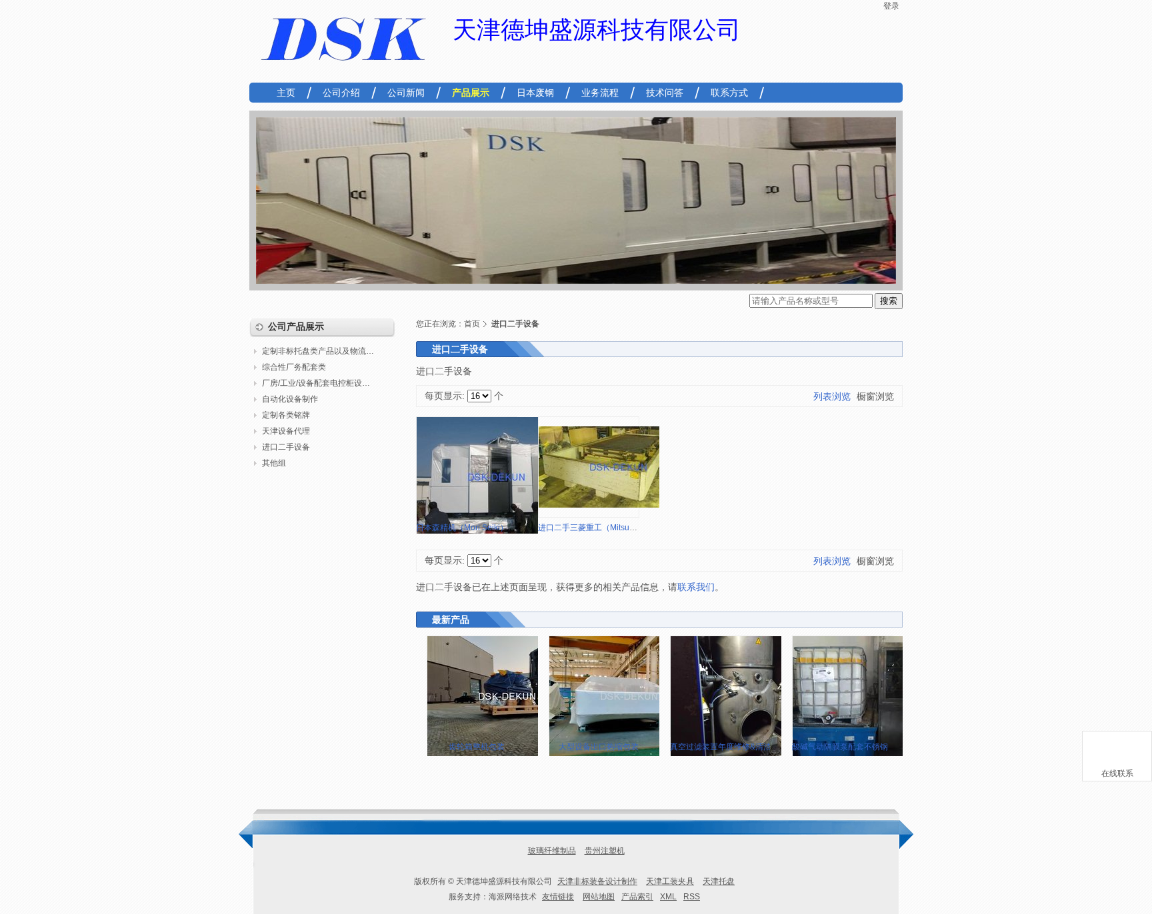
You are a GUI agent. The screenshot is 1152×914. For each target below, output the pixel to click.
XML (668, 896)
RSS (691, 896)
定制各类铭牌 (286, 415)
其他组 (274, 463)
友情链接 (558, 896)
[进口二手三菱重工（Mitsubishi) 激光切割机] (619, 467)
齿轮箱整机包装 (477, 746)
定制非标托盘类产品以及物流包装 (322, 351)
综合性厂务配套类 (294, 367)
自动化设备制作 (290, 399)
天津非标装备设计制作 (597, 881)
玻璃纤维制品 (552, 850)
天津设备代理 (286, 431)
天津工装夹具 (670, 881)
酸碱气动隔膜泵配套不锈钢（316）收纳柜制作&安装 (885, 746)
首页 (472, 323)
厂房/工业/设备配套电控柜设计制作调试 (322, 383)
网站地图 (599, 896)
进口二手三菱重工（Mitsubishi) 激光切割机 (614, 527)
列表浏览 (832, 396)
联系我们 (696, 587)
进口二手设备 (286, 447)
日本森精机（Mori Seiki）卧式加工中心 (486, 527)
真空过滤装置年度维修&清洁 (720, 746)
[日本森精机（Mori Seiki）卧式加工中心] (497, 477)
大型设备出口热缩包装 (599, 746)
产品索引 (637, 896)
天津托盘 (719, 881)
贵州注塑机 (605, 850)
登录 (891, 6)
